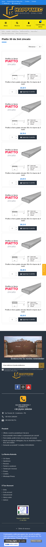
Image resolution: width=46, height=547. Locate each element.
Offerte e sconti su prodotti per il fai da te (16, 433)
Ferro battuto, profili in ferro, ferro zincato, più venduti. (20, 438)
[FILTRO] (44, 273)
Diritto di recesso (23, 528)
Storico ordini (7, 497)
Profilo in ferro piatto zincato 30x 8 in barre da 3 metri (23, 265)
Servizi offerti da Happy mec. (15, 1)
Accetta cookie (11, 544)
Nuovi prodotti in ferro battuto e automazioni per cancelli (21, 435)
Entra (5, 490)
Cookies (27, 1)
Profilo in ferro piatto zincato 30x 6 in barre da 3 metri (23, 220)
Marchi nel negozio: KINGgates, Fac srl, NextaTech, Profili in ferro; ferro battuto (22, 441)
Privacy (5, 471)
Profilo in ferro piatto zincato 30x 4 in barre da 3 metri (23, 128)
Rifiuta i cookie (36, 541)
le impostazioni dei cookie (15, 541)
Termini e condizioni (9, 466)
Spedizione (6, 461)
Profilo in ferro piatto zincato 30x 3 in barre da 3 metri (23, 83)
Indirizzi (5, 500)
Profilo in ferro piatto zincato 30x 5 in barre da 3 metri (23, 174)
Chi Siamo (6, 458)
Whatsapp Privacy (9, 476)
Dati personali (7, 495)
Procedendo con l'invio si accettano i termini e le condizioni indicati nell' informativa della (23, 370)
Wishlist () (6, 3)
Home (3, 1)
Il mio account (7, 492)
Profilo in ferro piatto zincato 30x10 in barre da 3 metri (23, 311)
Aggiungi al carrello (28, 92)
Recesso (6, 464)
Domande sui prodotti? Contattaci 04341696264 (18, 445)
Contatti (34, 1)
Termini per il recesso (10, 469)
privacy (15, 370)
